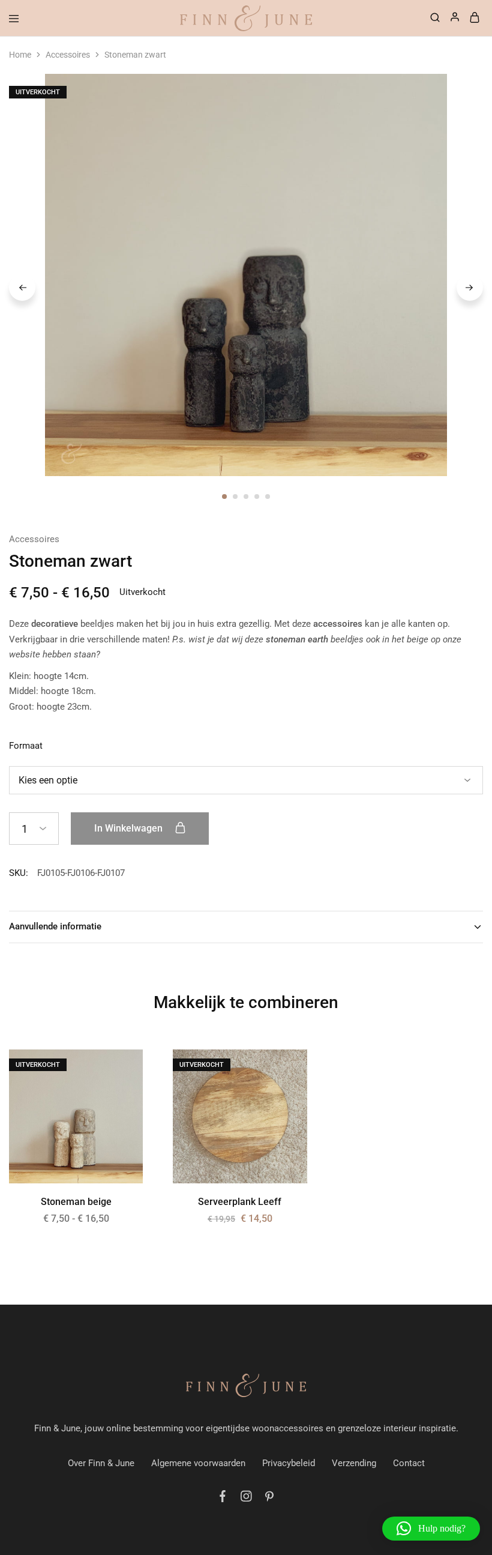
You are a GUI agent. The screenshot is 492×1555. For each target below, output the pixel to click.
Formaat (26, 745)
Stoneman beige (76, 1201)
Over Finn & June (101, 1463)
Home (20, 54)
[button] (431, 1529)
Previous (22, 287)
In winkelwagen (129, 828)
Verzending (354, 1463)
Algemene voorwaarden (198, 1463)
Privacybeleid (288, 1463)
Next (470, 287)
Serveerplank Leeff (239, 1201)
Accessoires (68, 54)
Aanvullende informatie (55, 926)
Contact (409, 1463)
